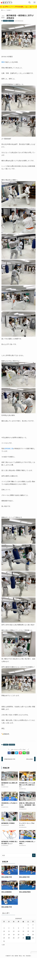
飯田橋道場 (11, 20)
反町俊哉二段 (8, 448)
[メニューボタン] (34, 2)
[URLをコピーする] (27, 753)
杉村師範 (5, 20)
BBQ (2, 62)
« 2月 (3, 945)
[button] (9, 753)
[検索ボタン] (29, 2)
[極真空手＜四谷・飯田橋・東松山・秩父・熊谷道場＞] (6, 2)
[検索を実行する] (34, 855)
